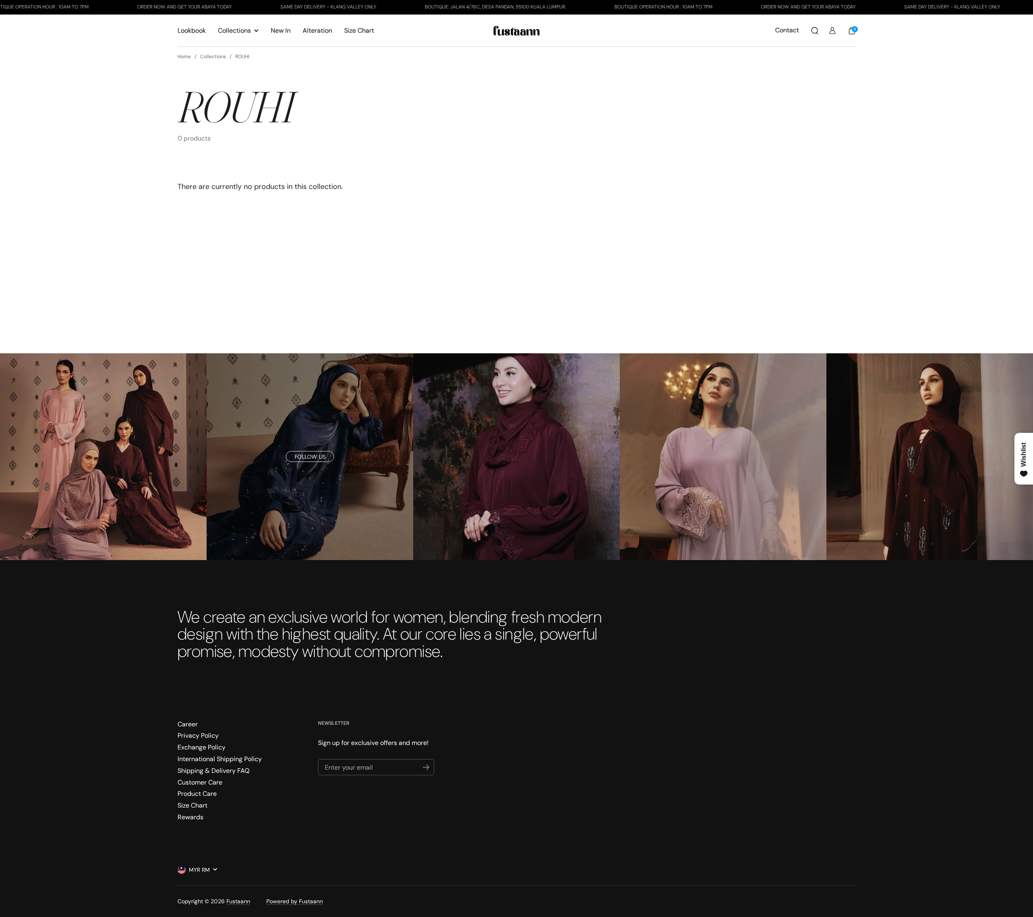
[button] (814, 30)
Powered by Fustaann (294, 901)
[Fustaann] (516, 31)
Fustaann (238, 901)
